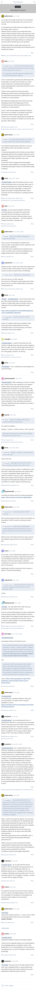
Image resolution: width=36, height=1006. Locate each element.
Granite (5, 913)
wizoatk (7, 452)
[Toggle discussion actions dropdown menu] (34, 2)
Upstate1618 (8, 317)
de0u (6, 139)
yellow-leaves (9, 66)
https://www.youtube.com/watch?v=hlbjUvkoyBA (16, 497)
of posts (17, 2)
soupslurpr (8, 800)
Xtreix (5, 210)
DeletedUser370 (8, 638)
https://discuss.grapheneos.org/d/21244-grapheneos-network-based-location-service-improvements (16, 681)
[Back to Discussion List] (1, 2)
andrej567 (6, 366)
